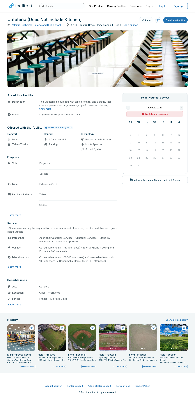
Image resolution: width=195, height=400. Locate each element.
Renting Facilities (116, 6)
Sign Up (178, 6)
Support (150, 6)
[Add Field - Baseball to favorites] (92, 328)
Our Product (96, 6)
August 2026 (155, 107)
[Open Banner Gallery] (97, 58)
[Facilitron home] (20, 9)
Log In (162, 6)
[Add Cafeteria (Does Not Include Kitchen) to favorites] (158, 20)
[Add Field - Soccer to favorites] (184, 328)
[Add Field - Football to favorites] (123, 328)
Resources (136, 6)
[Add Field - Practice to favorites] (62, 328)
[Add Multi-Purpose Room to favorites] (31, 328)
